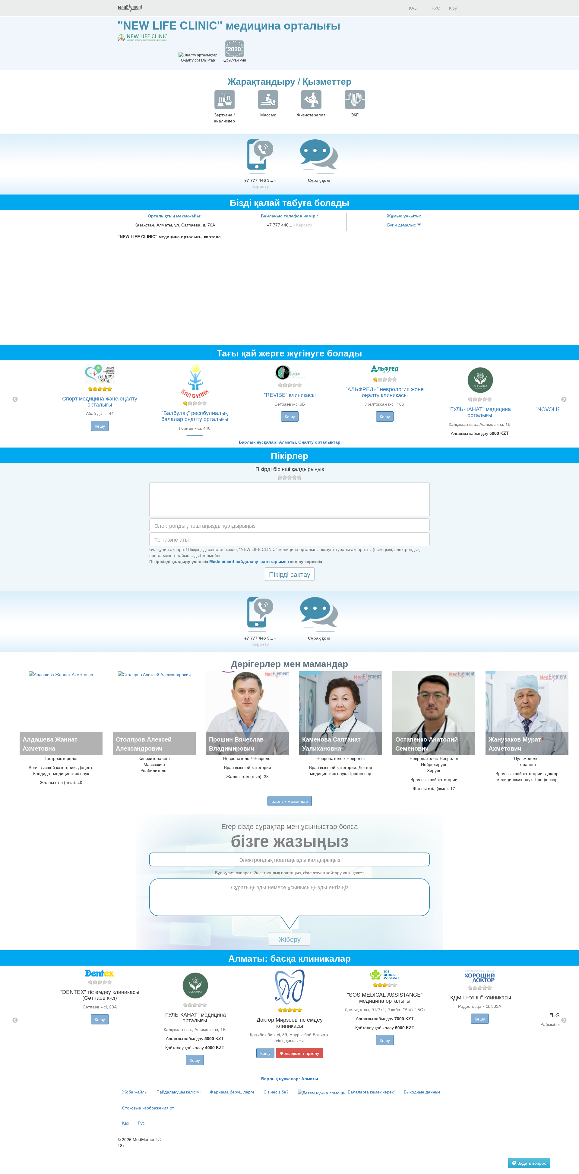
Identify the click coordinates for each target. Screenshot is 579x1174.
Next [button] (564, 400)
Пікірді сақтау (289, 574)
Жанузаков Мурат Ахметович (515, 743)
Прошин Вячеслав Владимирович (236, 743)
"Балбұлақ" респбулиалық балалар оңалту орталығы (194, 415)
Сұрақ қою (319, 180)
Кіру (453, 8)
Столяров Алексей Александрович (144, 743)
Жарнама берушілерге (232, 1092)
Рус (141, 1123)
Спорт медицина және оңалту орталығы (99, 401)
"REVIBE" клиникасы (290, 394)
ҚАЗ (412, 8)
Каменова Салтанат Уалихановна (331, 743)
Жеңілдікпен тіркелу (299, 1053)
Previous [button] (15, 400)
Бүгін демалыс (402, 225)
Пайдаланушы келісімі (179, 1092)
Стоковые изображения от (148, 1108)
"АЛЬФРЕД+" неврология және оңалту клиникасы (385, 392)
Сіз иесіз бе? (276, 1092)
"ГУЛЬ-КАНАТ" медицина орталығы (479, 412)
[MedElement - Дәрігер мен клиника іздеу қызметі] (130, 7)
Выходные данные (422, 1092)
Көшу (100, 426)
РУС (435, 8)
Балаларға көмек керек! (370, 1092)
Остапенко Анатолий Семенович (426, 743)
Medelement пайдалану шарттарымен (249, 561)
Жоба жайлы (134, 1092)
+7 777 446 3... (260, 183)
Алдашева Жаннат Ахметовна (50, 743)
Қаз (125, 1123)
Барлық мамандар (289, 801)
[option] (289, 399)
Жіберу (290, 939)
